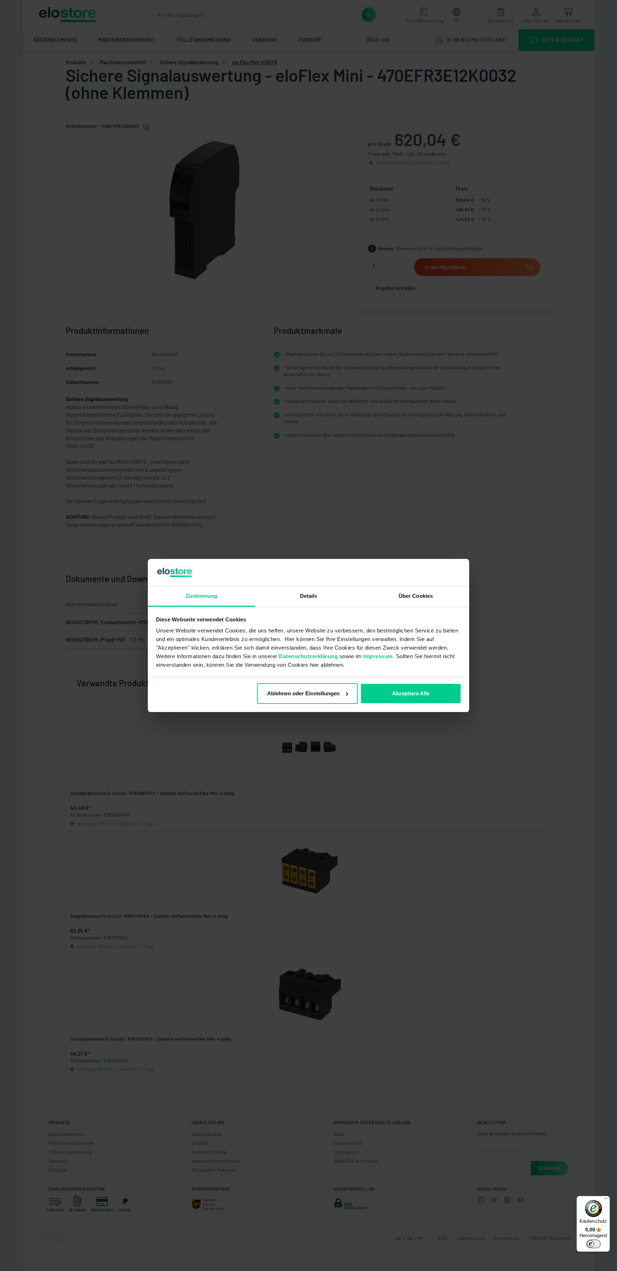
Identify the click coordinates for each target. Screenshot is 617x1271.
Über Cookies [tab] (415, 596)
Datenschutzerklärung (308, 656)
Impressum (378, 656)
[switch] (593, 1244)
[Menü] (605, 1200)
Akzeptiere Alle (411, 693)
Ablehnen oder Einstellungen (303, 693)
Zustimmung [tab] (201, 596)
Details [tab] (308, 596)
